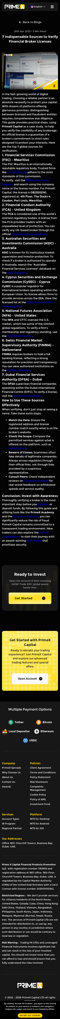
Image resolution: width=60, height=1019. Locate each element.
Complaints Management (38, 788)
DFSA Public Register (27, 396)
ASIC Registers (17, 272)
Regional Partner (12, 828)
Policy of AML (38, 799)
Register (43, 504)
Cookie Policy (38, 794)
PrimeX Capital (17, 172)
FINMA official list (18, 370)
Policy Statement (40, 777)
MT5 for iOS (37, 828)
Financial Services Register (28, 234)
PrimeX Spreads (11, 767)
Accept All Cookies (30, 1015)
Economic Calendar (25, 516)
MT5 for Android (39, 823)
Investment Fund (40, 804)
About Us (7, 777)
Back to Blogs (32, 22)
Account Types (10, 818)
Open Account (27, 678)
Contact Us (8, 781)
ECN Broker (34, 540)
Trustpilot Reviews (36, 480)
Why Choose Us (11, 772)
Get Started (23, 598)
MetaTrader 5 (17, 448)
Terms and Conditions (43, 772)
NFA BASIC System (19, 336)
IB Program (8, 823)
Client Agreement (40, 767)
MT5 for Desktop (40, 818)
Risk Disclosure (39, 781)
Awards (6, 786)
